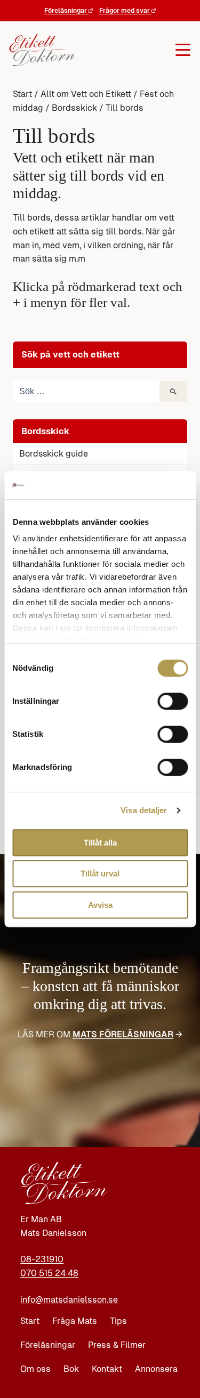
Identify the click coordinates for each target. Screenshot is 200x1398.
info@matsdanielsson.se (69, 1300)
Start (22, 94)
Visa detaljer (144, 810)
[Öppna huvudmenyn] (130, 50)
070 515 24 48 (49, 1273)
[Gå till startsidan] (39, 50)
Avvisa (100, 904)
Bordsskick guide (53, 454)
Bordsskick (74, 108)
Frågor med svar (125, 10)
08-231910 (41, 1259)
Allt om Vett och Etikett (86, 94)
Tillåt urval (100, 873)
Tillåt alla (100, 842)
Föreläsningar (66, 10)
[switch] (172, 701)
